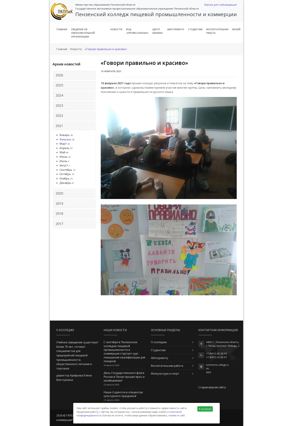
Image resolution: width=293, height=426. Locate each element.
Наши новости (115, 330)
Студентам (195, 29)
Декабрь (65, 183)
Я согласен (205, 409)
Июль (63, 161)
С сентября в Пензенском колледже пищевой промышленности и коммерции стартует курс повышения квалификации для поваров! (124, 351)
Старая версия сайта (212, 387)
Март (63, 144)
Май (62, 152)
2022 (59, 115)
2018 (59, 213)
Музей (236, 29)
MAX (208, 372)
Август (64, 165)
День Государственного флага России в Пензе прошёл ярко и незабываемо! (124, 376)
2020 (59, 193)
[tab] (74, 75)
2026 (59, 75)
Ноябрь (65, 178)
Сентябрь (66, 170)
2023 (59, 105)
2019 (59, 203)
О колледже (159, 342)
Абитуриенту (175, 29)
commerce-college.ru (217, 364)
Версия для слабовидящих (220, 4)
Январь (65, 135)
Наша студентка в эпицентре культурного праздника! (123, 394)
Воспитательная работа (217, 31)
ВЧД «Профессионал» (137, 31)
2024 (59, 95)
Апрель (64, 148)
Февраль (65, 139)
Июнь (63, 157)
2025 (59, 85)
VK (207, 368)
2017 (59, 223)
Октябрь (65, 174)
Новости (116, 29)
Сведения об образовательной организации (83, 33)
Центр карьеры (157, 31)
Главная (61, 29)
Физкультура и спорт (165, 373)
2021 (59, 125)
